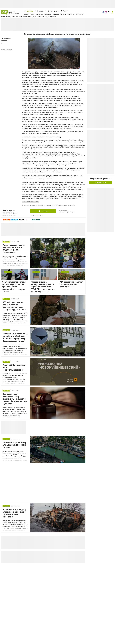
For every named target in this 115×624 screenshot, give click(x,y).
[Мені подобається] (1, 43)
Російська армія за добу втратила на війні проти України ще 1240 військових (14, 513)
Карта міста (48, 14)
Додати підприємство (100, 182)
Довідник (41, 11)
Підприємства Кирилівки (99, 179)
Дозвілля (54, 11)
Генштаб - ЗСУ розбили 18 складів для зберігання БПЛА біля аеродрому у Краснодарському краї (15, 337)
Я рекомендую (44, 211)
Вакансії (26, 14)
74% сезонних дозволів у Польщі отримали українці (71, 284)
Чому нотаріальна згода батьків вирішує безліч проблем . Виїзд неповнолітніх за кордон (14, 285)
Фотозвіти (63, 14)
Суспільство (4, 40)
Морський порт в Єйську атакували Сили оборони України (14, 445)
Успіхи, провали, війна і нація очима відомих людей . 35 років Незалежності (14, 248)
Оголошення (79, 14)
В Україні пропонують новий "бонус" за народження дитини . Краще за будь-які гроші (14, 306)
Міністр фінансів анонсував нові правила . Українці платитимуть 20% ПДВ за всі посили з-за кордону (43, 287)
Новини (29, 11)
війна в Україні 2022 (31, 202)
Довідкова (56, 14)
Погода (32, 14)
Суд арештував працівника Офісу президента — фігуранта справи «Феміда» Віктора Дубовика (15, 399)
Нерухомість (39, 14)
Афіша (66, 11)
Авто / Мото (71, 14)
